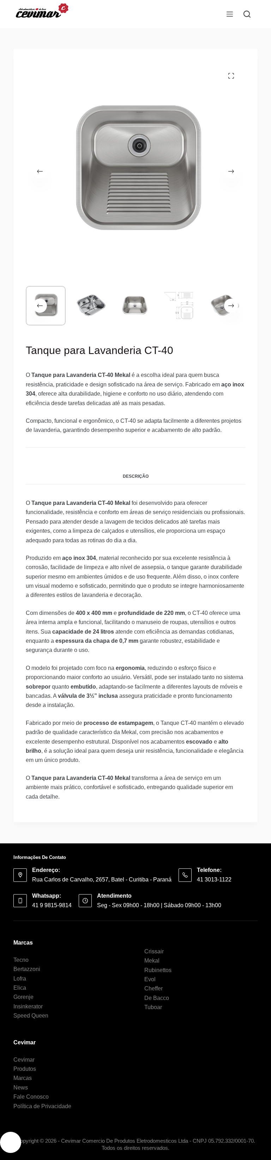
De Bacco (156, 998)
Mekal (151, 961)
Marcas (22, 1078)
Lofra (19, 979)
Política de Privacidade (42, 1106)
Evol (150, 979)
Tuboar (153, 1007)
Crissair (154, 951)
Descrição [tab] (136, 476)
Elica (19, 988)
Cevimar (24, 1060)
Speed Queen (30, 1016)
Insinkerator (28, 1006)
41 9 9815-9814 (52, 905)
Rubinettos (157, 970)
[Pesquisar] (247, 14)
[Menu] (230, 14)
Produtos (24, 1069)
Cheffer (153, 988)
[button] (10, 1142)
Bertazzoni (26, 969)
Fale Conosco (31, 1097)
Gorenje (23, 997)
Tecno (21, 960)
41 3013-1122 (214, 880)
